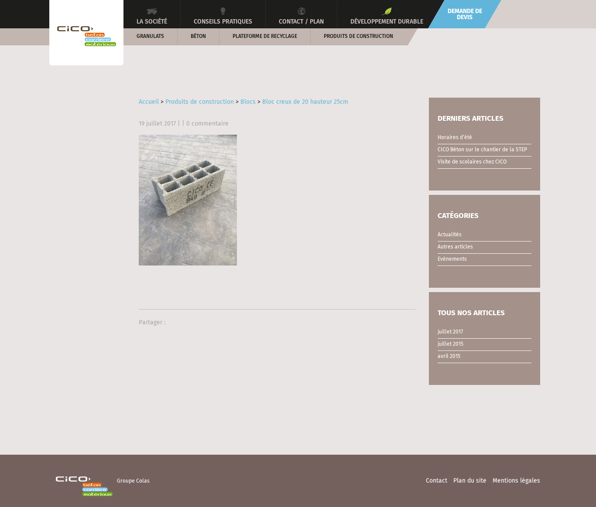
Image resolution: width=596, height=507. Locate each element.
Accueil (149, 102)
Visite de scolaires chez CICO (472, 162)
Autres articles (455, 247)
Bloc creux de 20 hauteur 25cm (305, 102)
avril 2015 (449, 356)
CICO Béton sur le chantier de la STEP (482, 150)
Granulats (150, 36)
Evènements (452, 259)
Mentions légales (516, 481)
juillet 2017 (450, 332)
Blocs (248, 102)
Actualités (450, 235)
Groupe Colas (133, 481)
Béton (198, 36)
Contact (436, 481)
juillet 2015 (450, 344)
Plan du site (469, 481)
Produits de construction (358, 36)
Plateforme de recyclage (265, 36)
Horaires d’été (455, 137)
